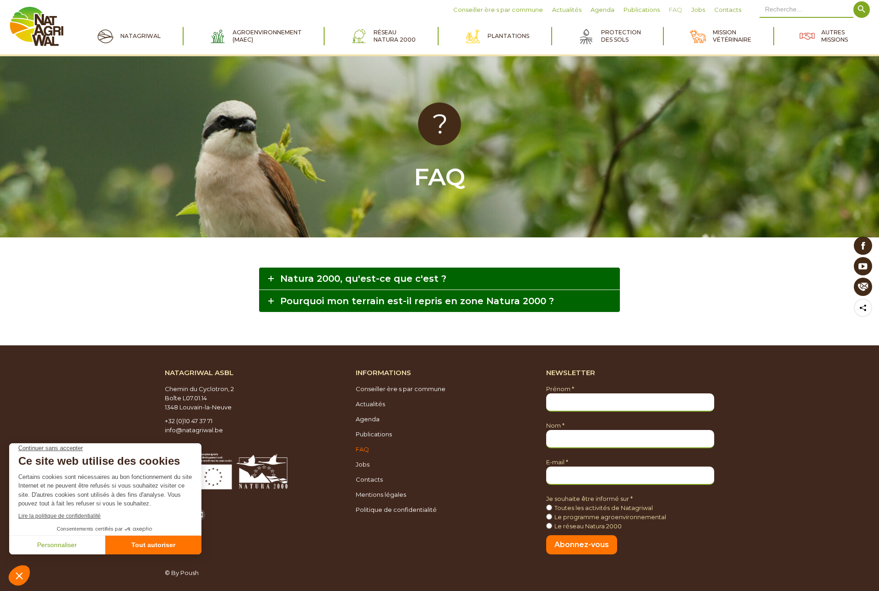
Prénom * (560, 388)
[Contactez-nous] (863, 287)
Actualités (370, 404)
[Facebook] (863, 245)
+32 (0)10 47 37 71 (188, 420)
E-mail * (557, 462)
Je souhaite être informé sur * (589, 498)
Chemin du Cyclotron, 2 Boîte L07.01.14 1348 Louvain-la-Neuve (199, 398)
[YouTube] (863, 266)
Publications (374, 434)
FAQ (362, 449)
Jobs (362, 464)
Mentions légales (381, 494)
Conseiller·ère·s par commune (400, 388)
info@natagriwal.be (194, 430)
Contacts (369, 479)
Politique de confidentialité (396, 509)
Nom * (555, 425)
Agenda (368, 419)
